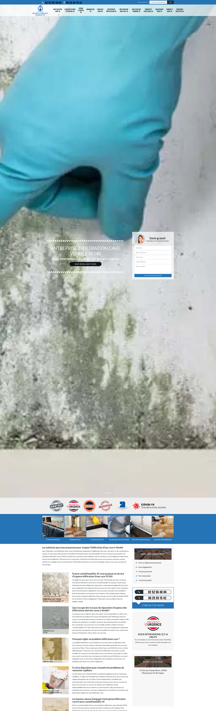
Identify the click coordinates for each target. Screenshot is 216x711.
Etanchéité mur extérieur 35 (69, 10)
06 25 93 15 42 (73, 2)
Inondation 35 (90, 10)
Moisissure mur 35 (159, 10)
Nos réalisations (85, 264)
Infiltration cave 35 (57, 10)
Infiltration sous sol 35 (123, 10)
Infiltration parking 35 (136, 10)
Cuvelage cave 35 (100, 10)
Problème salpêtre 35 (180, 10)
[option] (108, 284)
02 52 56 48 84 (53, 2)
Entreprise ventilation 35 (111, 10)
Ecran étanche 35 (81, 10)
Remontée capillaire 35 (148, 10)
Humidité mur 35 (169, 10)
